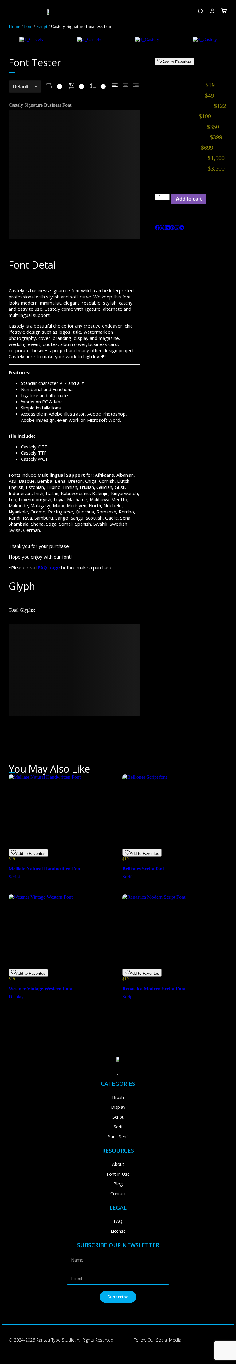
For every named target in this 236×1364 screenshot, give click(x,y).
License (118, 1231)
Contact (118, 1194)
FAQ (118, 1221)
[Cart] (224, 10)
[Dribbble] (221, 1340)
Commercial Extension (191, 70)
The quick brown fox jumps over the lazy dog (72, 175)
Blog (118, 1184)
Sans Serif (118, 1136)
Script (41, 26)
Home (14, 26)
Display (118, 1107)
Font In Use (118, 1174)
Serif (118, 1127)
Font (28, 26)
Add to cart (189, 199)
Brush (118, 1097)
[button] (12, 12)
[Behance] (207, 1340)
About (118, 1164)
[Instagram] (193, 1340)
